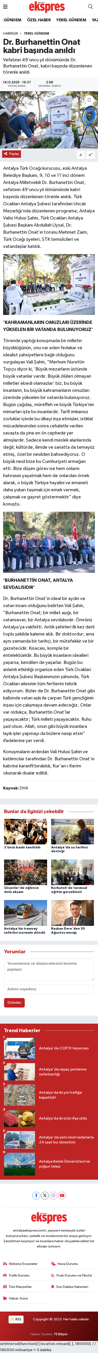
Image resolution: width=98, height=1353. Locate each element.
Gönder (14, 1003)
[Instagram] (53, 1196)
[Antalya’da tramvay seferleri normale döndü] (25, 913)
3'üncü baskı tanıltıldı (22, 847)
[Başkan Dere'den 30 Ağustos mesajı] (72, 913)
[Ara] (90, 7)
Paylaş (14, 154)
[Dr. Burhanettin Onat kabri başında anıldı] (49, 119)
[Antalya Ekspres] (47, 7)
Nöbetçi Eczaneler (23, 1264)
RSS (18, 1319)
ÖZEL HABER (39, 20)
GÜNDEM (12, 20)
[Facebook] (36, 1196)
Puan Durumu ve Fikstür (74, 1275)
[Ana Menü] (5, 7)
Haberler (10, 33)
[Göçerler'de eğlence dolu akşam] (25, 872)
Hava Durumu (68, 1264)
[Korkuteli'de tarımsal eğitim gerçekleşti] (72, 872)
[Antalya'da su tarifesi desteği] (72, 831)
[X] (45, 1196)
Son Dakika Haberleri (72, 1287)
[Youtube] (62, 1196)
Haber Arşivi (18, 1298)
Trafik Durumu (19, 1275)
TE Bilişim (61, 1334)
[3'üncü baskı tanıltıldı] (25, 831)
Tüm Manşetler (20, 1287)
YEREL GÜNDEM (71, 20)
